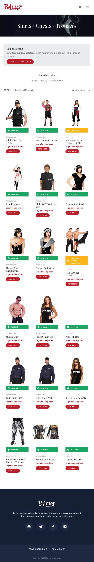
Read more (12, 151)
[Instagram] (29, 527)
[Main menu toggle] (87, 7)
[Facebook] (53, 527)
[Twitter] (41, 527)
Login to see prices (14, 146)
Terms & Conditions (38, 549)
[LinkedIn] (65, 527)
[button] (80, 7)
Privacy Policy (58, 549)
